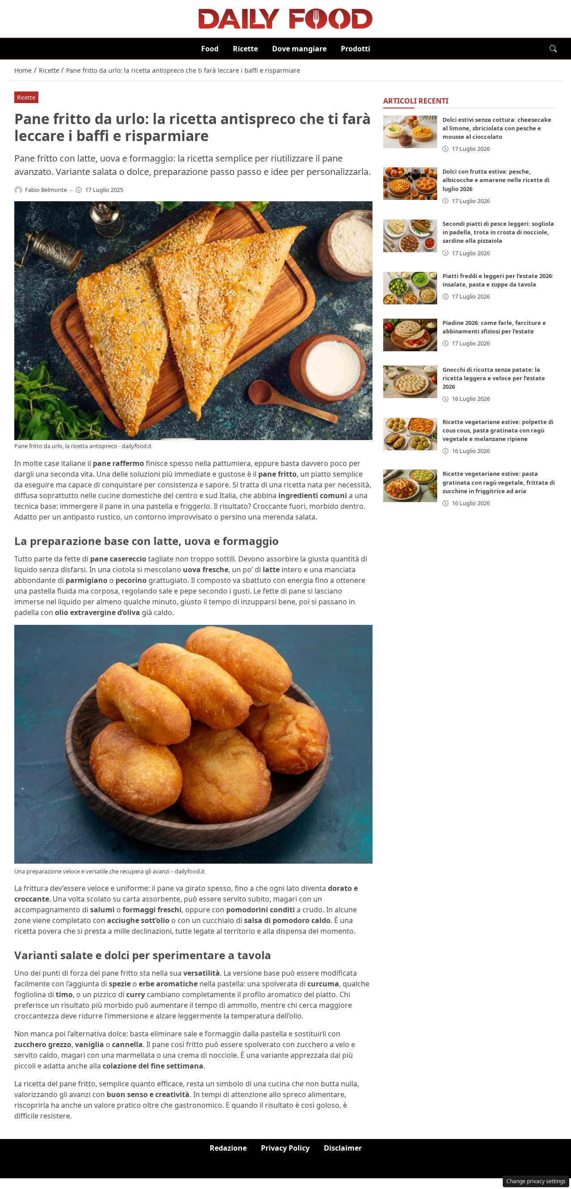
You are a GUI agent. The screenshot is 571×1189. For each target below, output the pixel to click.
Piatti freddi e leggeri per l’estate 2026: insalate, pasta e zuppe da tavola (498, 280)
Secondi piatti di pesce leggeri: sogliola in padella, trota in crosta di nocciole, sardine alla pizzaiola (498, 232)
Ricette (245, 49)
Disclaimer (343, 1148)
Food (210, 49)
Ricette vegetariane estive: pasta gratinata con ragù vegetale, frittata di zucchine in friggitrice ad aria (499, 482)
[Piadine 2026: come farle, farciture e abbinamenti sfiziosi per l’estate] (410, 335)
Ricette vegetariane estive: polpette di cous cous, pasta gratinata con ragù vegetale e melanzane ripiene (498, 430)
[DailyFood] (285, 18)
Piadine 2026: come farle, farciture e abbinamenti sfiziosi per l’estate (494, 327)
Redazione (228, 1148)
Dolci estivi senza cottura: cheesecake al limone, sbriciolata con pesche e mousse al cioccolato (497, 128)
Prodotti (355, 49)
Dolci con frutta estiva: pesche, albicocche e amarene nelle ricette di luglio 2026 (496, 180)
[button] (553, 48)
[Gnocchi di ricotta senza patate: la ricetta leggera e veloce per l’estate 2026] (410, 382)
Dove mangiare (299, 49)
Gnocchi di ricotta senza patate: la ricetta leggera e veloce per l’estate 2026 (494, 378)
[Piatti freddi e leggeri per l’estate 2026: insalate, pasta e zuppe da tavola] (410, 288)
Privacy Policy (285, 1148)
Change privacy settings (536, 1181)
